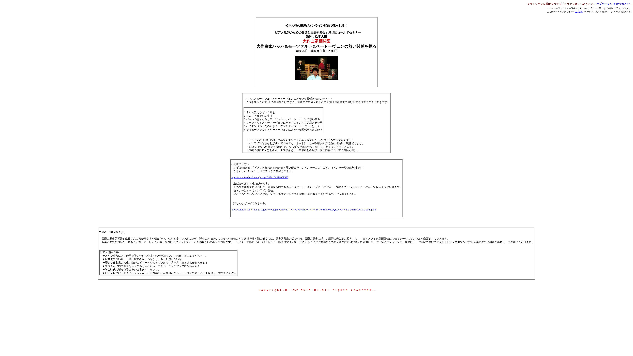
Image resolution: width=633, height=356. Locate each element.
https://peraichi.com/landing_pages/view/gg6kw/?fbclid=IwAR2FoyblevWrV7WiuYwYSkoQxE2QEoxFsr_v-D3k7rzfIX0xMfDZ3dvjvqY (303, 209)
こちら (579, 11)
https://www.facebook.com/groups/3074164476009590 (259, 177)
